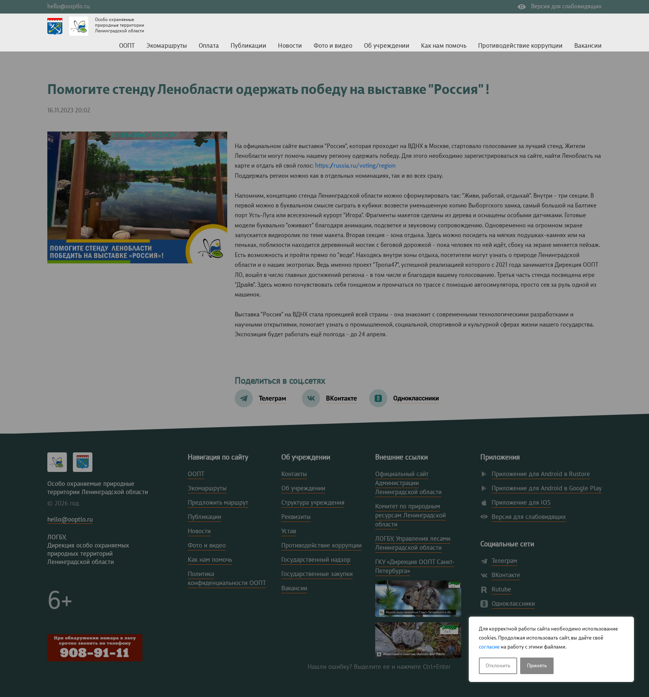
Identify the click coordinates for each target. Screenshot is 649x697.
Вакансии (588, 46)
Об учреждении (386, 46)
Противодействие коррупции (520, 46)
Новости (290, 46)
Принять (537, 665)
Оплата (209, 46)
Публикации (248, 46)
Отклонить (498, 665)
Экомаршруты (166, 46)
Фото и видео (333, 46)
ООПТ (127, 46)
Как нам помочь (443, 46)
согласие (489, 647)
